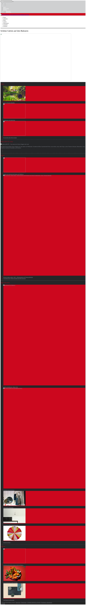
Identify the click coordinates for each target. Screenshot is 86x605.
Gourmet (5, 24)
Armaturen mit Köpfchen (9, 120)
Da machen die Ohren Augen (10, 137)
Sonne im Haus (6, 542)
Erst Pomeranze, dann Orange (10, 582)
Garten (5, 21)
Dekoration (6, 23)
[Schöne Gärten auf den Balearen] (36, 80)
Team (4, 7)
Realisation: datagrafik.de (46, 602)
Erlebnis (5, 26)
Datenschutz (8, 12)
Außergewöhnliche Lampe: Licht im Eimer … (13, 565)
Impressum (8, 11)
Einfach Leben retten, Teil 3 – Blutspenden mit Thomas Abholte (18, 277)
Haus (4, 20)
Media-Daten (6, 8)
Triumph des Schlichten (8, 490)
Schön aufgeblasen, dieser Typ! (10, 387)
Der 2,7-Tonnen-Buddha (9, 102)
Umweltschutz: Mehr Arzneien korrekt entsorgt (14, 278)
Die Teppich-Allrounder (8, 600)
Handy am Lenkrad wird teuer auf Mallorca (13, 174)
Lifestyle (5, 18)
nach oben (3, 603)
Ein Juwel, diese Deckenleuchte (10, 525)
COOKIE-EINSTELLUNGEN (34, 602)
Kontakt (5, 9)
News (4, 17)
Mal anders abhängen (8, 507)
